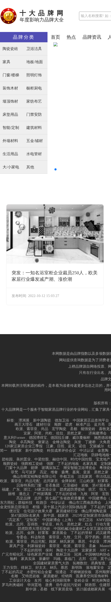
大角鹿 (104, 442)
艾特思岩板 (31, 576)
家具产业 (16, 546)
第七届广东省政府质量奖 (65, 498)
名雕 (14, 576)
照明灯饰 (34, 75)
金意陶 (103, 450)
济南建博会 (98, 433)
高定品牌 (23, 498)
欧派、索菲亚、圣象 (80, 546)
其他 (30, 167)
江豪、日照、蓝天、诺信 (66, 446)
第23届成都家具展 (90, 589)
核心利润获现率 (57, 580)
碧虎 (68, 424)
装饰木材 (10, 88)
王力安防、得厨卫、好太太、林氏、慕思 (35, 568)
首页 (55, 37)
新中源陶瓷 (42, 420)
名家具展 (90, 464)
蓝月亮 (99, 424)
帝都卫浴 (67, 477)
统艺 (92, 489)
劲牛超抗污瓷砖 (68, 585)
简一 (3, 450)
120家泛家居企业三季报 (24, 446)
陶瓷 (12, 442)
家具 (6, 62)
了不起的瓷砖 (66, 494)
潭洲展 (24, 420)
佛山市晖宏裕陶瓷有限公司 (34, 477)
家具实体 (28, 559)
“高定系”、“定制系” (23, 520)
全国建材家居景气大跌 (51, 563)
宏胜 (105, 494)
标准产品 (83, 424)
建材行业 (43, 424)
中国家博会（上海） (58, 520)
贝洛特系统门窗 (29, 485)
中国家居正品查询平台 (91, 420)
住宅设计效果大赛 (37, 511)
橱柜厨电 (34, 88)
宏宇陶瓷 (59, 429)
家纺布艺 (34, 101)
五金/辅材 (34, 141)
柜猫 (36, 507)
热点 (71, 37)
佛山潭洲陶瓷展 (94, 511)
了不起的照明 (31, 550)
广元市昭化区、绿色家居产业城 (27, 554)
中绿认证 (58, 503)
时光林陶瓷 (101, 580)
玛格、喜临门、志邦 (69, 559)
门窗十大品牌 (16, 468)
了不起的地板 (68, 464)
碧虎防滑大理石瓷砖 (34, 529)
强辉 (50, 464)
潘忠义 (24, 494)
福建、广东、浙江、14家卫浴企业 (29, 489)
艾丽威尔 (97, 446)
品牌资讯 (92, 37)
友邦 (38, 580)
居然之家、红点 (79, 524)
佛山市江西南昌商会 (85, 503)
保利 (49, 550)
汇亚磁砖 (70, 485)
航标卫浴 (63, 554)
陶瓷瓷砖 (10, 49)
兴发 (77, 442)
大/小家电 (11, 167)
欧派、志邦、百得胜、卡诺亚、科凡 (34, 524)
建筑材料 (34, 128)
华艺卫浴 (85, 520)
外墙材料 (10, 141)
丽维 (11, 494)
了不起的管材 (81, 533)
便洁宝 (14, 511)
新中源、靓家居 (56, 515)
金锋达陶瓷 (61, 442)
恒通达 (61, 572)
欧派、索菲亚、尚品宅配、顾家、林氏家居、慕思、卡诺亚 (53, 541)
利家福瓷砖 (36, 546)
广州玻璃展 (42, 494)
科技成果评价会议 (61, 450)
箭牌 (34, 468)
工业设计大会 (20, 580)
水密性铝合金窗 (39, 572)
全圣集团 (52, 485)
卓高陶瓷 (27, 442)
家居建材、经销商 (57, 576)
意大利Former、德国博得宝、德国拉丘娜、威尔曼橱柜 (47, 438)
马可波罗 (29, 472)
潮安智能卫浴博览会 (79, 468)
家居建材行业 (67, 511)
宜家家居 (89, 550)
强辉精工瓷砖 (32, 464)
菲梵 (14, 472)
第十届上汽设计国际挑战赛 (65, 507)
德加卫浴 (62, 420)
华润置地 (34, 585)
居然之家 (101, 472)
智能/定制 (11, 128)
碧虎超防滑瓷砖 (72, 489)
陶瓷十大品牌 (67, 550)
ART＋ (105, 550)
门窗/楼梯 (11, 75)
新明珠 (77, 568)
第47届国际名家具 (25, 515)
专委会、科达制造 (30, 537)
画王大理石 (23, 424)
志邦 (38, 498)
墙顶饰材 (10, 101)
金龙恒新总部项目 (14, 507)
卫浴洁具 (34, 49)
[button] (55, 169)
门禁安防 (34, 115)
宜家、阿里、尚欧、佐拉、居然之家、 (54, 433)
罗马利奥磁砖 (12, 585)
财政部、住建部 (97, 585)
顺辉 (57, 424)
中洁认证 (87, 450)
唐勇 (48, 585)
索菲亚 (54, 546)
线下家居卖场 (62, 589)
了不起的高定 (12, 572)
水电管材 (34, 154)
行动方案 (103, 524)
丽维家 (16, 450)
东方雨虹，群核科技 (16, 503)
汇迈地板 (80, 455)
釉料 (13, 559)
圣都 (73, 429)
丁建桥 (90, 442)
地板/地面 (34, 62)
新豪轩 (44, 559)
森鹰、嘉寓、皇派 (75, 472)
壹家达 (43, 442)
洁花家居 (85, 477)
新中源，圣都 (36, 589)
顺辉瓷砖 (10, 464)
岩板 (85, 485)
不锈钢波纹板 (81, 572)
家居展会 (59, 533)
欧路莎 (41, 503)
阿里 (94, 494)
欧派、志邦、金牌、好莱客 (27, 533)
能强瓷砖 (88, 429)
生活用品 (10, 154)
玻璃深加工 (51, 468)
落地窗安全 (95, 568)
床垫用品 (10, 115)
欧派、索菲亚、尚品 (32, 429)
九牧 (84, 494)
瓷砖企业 (81, 580)
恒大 (103, 489)
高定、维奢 (49, 472)
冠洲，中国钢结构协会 (92, 554)
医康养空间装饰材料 (92, 576)
